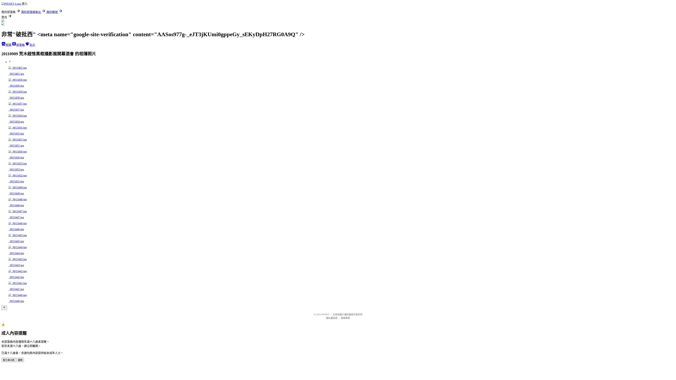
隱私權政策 (331, 318)
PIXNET (325, 314)
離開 (20, 360)
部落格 (20, 44)
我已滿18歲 (8, 360)
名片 (32, 44)
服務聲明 (345, 318)
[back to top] (4, 308)
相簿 (9, 44)
